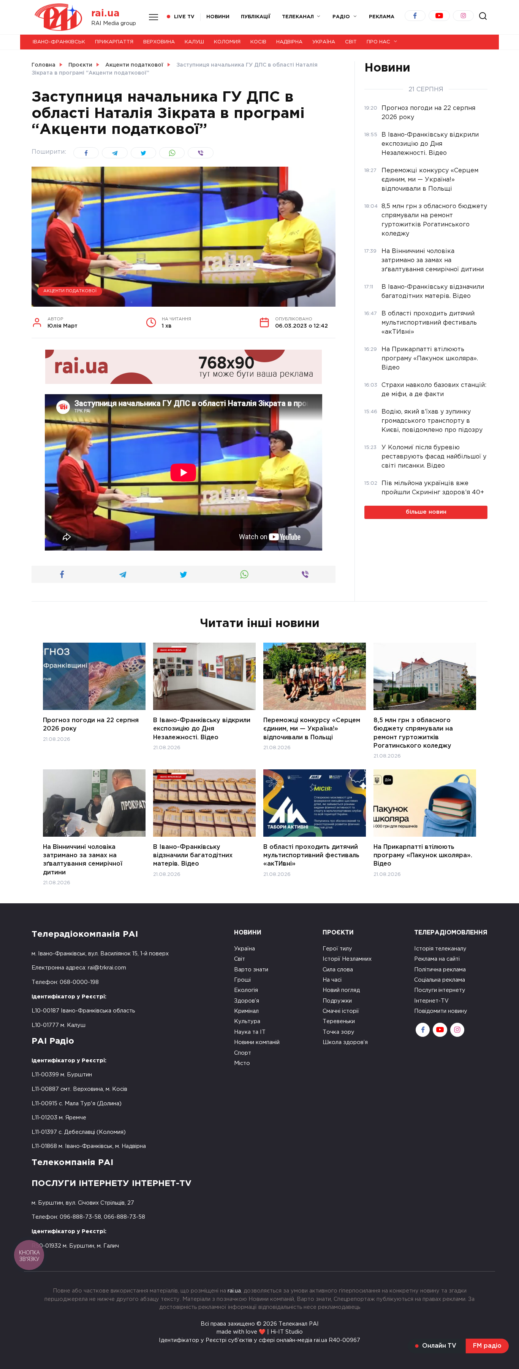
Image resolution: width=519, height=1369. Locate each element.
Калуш (194, 42)
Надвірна (289, 42)
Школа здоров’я (345, 1042)
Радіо (341, 17)
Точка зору (338, 1032)
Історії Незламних (347, 959)
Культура (247, 1021)
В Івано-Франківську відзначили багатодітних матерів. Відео (193, 855)
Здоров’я (246, 1000)
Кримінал (246, 1011)
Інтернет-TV (431, 1000)
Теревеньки (339, 1021)
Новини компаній (257, 1042)
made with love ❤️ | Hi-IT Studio (260, 1331)
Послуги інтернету (439, 990)
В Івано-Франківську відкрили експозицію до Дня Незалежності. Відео (201, 728)
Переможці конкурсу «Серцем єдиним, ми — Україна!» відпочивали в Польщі (311, 728)
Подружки (337, 1000)
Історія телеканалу (440, 948)
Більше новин (426, 511)
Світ (351, 42)
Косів (258, 42)
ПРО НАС (378, 42)
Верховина (159, 42)
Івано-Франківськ (59, 42)
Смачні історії (341, 1011)
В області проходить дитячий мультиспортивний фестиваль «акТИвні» (311, 855)
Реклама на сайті (437, 959)
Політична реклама (440, 969)
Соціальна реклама (439, 979)
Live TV (184, 17)
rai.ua (105, 13)
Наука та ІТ (250, 1032)
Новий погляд (341, 990)
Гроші (242, 979)
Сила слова (338, 969)
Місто (242, 1063)
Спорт (242, 1053)
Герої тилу (337, 948)
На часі (332, 979)
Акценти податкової (70, 291)
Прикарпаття (114, 42)
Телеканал (298, 17)
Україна (323, 42)
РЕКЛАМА (381, 17)
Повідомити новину (440, 1011)
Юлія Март (62, 323)
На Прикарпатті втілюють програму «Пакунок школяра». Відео (422, 855)
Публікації (256, 17)
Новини (217, 17)
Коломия (227, 42)
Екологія (246, 990)
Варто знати (251, 969)
